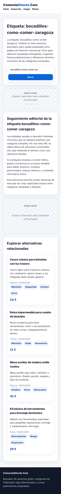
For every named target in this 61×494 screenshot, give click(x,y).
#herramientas (18, 436)
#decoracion (40, 390)
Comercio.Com (20, 5)
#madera (15, 390)
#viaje (28, 343)
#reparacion (17, 442)
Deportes (16, 9)
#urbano (44, 287)
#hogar (33, 436)
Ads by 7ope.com (30, 104)
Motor (35, 9)
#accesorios (41, 343)
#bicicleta (16, 287)
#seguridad (30, 287)
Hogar (26, 9)
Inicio (6, 9)
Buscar (31, 77)
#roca (14, 293)
